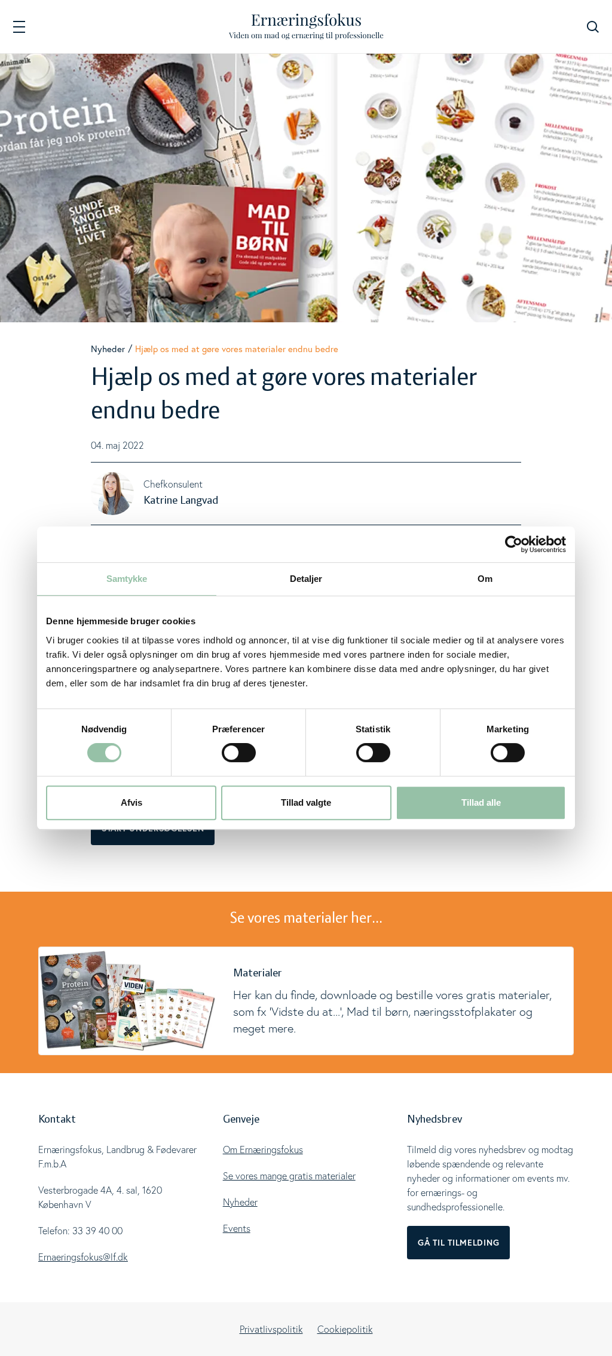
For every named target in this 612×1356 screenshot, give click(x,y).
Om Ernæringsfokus (263, 1149)
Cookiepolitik (345, 1329)
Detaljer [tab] (306, 579)
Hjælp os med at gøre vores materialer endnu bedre (236, 349)
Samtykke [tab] (127, 579)
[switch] (239, 752)
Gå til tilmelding (458, 1242)
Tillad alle (481, 802)
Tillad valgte (306, 802)
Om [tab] (485, 579)
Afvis (131, 802)
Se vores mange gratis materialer (289, 1176)
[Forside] (306, 26)
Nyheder (108, 349)
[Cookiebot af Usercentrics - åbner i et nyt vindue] (513, 544)
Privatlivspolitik (271, 1329)
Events (236, 1228)
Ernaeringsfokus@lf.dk (83, 1257)
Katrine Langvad (180, 501)
